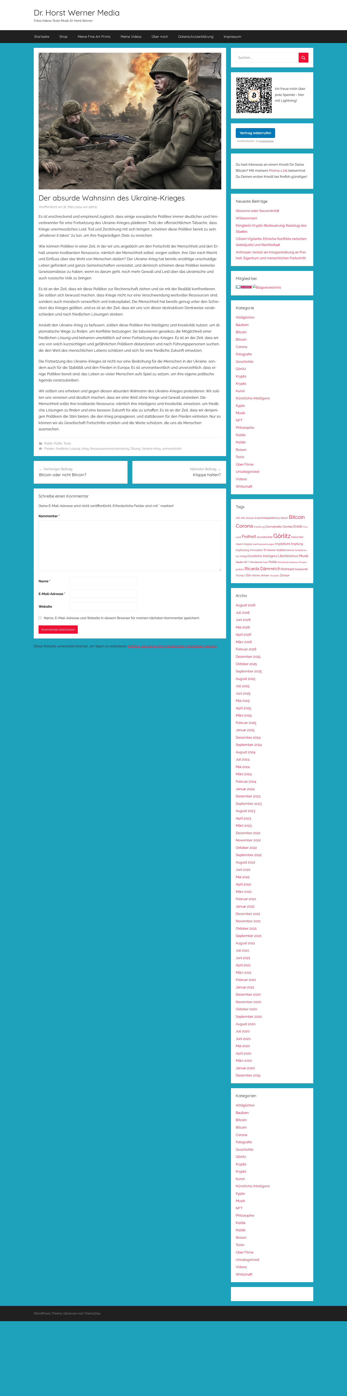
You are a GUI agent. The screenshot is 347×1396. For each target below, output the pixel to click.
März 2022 (244, 892)
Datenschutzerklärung (195, 36)
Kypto (240, 406)
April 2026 (243, 634)
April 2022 (243, 884)
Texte (67, 443)
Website (45, 606)
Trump (240, 575)
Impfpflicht (282, 544)
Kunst (240, 391)
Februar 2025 (246, 723)
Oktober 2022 (246, 848)
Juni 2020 (243, 1039)
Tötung (135, 448)
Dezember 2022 (248, 833)
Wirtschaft (244, 486)
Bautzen (242, 325)
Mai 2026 (243, 627)
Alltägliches (245, 317)
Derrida (288, 526)
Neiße (239, 562)
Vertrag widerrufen (255, 133)
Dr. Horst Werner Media (77, 12)
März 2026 (244, 642)
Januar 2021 (245, 987)
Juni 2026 (243, 620)
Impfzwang (242, 550)
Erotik (297, 526)
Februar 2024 (246, 781)
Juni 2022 (243, 870)
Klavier (271, 550)
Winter (265, 575)
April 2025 (243, 708)
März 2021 (243, 972)
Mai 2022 (243, 877)
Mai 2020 (243, 1046)
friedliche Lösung (68, 448)
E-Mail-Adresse (52, 594)
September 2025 (249, 671)
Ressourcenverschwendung (109, 448)
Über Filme (244, 464)
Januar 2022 (245, 906)
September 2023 (249, 804)
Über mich (160, 36)
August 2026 (245, 605)
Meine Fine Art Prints (94, 36)
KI (265, 550)
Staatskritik (301, 569)
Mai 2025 (243, 701)
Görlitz (241, 369)
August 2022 (245, 862)
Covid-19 (259, 526)
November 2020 (248, 1002)
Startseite (41, 36)
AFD (238, 518)
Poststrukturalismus (288, 562)
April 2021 (243, 965)
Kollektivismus (285, 550)
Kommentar (49, 516)
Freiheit (249, 536)
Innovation (256, 550)
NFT (239, 420)
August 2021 (245, 943)
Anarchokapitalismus (267, 517)
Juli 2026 (243, 613)
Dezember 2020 (248, 994)
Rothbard (287, 569)
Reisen (241, 450)
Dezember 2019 (248, 1075)
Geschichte (244, 362)
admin (93, 207)
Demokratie (273, 526)
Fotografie (244, 354)
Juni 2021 (243, 958)
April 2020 (243, 1053)
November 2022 (248, 840)
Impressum (232, 36)
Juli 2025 (242, 686)
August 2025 (245, 679)
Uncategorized (247, 472)
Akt (243, 517)
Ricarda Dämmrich (262, 568)
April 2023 (243, 818)
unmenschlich (172, 448)
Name (44, 581)
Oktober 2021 (246, 928)
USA (248, 575)
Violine (255, 575)
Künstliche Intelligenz (253, 398)
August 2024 (245, 752)
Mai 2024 (243, 767)
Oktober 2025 (246, 664)
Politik (48, 443)
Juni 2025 (243, 693)
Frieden (49, 448)
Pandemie (256, 562)
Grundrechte (264, 537)
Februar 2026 (246, 649)
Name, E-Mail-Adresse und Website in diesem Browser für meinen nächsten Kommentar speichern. (122, 618)
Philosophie (245, 428)
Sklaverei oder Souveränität (257, 211)
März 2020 (244, 1061)
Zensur (284, 575)
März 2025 (244, 715)
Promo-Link (278, 171)
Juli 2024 (242, 759)
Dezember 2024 (248, 737)
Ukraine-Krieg (151, 448)
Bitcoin (241, 332)
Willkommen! (246, 218)
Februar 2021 (246, 980)
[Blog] (267, 287)
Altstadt (250, 518)
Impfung (297, 544)
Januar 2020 (245, 1068)
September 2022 (249, 855)
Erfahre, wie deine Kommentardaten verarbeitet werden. (172, 646)
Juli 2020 (243, 1031)
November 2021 (248, 921)
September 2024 (249, 745)
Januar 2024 (245, 789)
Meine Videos (131, 36)
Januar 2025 (245, 730)
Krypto (241, 376)
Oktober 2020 (246, 1009)
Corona (241, 347)
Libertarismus (288, 556)
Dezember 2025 (248, 657)
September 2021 (248, 936)
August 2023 (245, 811)
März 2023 (244, 825)
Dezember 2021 (248, 914)
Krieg (85, 448)
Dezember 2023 (248, 796)
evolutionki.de (266, 141)
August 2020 (245, 1024)
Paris (265, 562)
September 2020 (249, 1017)
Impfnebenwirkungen (263, 544)
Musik (240, 413)
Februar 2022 (246, 899)
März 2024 (244, 774)
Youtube (274, 575)
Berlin (284, 517)
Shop (63, 36)
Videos (241, 479)
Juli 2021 (242, 950)
